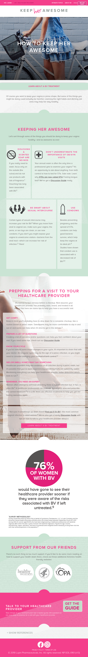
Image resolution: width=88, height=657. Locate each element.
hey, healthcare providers (24, 3)
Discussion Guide (58, 180)
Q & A (75, 3)
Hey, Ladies (8, 3)
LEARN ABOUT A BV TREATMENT (44, 425)
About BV (68, 3)
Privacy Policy (38, 650)
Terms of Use (50, 650)
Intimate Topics (57, 3)
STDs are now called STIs (51, 177)
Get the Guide (82, 3)
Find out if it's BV (52, 412)
